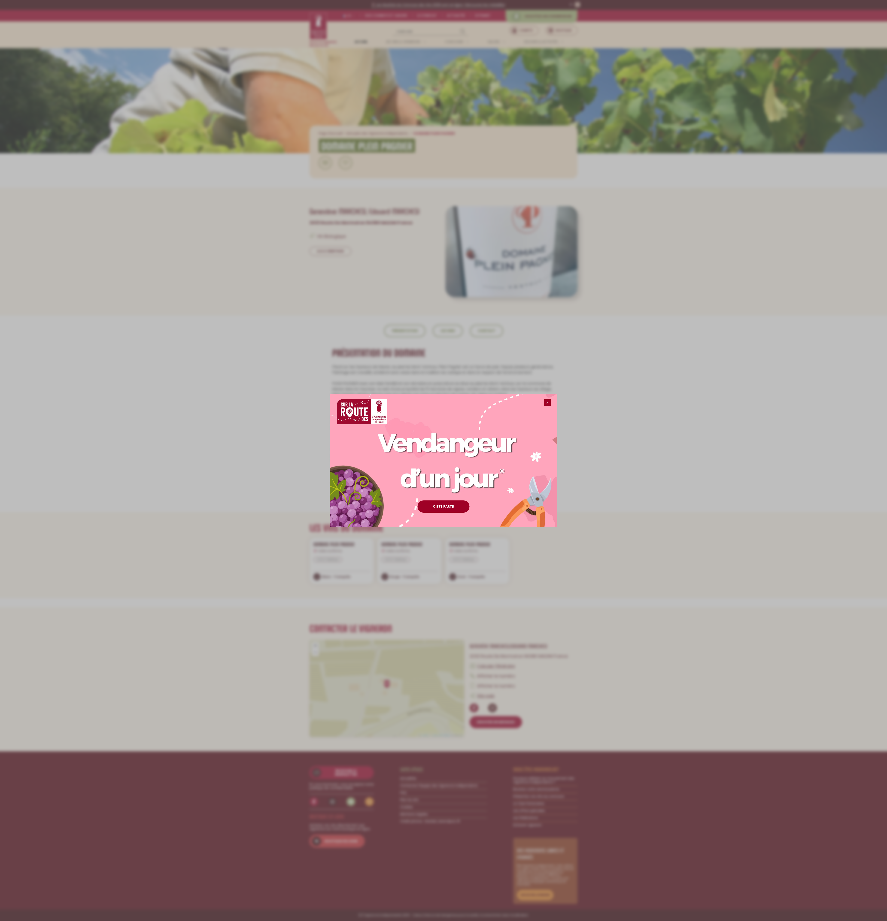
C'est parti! (443, 506)
